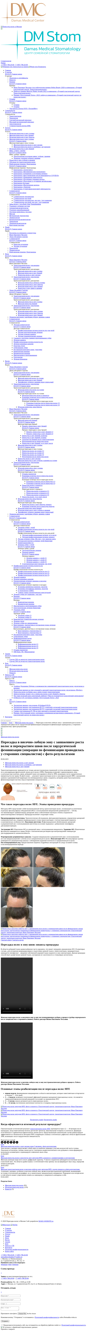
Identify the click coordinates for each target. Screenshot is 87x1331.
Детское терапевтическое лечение (30, 336)
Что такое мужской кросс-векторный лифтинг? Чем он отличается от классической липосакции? (49, 696)
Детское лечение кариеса (27, 334)
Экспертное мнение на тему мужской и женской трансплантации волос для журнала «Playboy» (48, 690)
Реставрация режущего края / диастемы (28, 349)
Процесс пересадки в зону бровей (34, 426)
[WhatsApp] (17, 1142)
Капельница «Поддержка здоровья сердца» (29, 179)
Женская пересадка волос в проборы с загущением (32, 147)
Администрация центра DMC (20, 126)
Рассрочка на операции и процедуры (22, 233)
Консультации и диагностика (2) (29, 633)
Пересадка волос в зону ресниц (29, 275)
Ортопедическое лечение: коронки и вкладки (30, 581)
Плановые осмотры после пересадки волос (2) (43, 405)
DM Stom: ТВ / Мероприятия (24, 652)
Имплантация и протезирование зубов (27, 606)
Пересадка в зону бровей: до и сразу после (37, 443)
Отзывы (12, 99)
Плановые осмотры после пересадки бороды (38, 506)
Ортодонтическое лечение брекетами (27, 608)
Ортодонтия (18, 357)
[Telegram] (8, 1142)
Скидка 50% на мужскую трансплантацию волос (27, 661)
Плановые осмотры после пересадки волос (37, 397)
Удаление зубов (19, 610)
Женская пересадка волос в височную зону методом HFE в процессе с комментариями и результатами (38, 1158)
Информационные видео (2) (28, 646)
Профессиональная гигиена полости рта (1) (33, 571)
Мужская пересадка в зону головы (21, 133)
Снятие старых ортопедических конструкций (34, 592)
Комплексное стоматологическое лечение (29, 619)
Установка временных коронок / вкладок (32, 587)
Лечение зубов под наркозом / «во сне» (28, 594)
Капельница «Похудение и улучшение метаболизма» (33, 181)
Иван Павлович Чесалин (18, 235)
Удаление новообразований (19, 210)
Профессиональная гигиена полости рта (28, 342)
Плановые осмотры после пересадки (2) (40, 483)
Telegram (15, 1264)
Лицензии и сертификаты (18, 78)
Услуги (7, 128)
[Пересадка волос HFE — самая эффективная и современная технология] (49, 800)
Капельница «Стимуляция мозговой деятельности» (32, 189)
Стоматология (14, 191)
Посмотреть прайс (36, 1120)
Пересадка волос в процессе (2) (37, 493)
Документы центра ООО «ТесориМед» (23, 108)
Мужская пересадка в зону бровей (21, 149)
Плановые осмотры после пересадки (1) (40, 481)
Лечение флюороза (20, 359)
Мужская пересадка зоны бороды (30, 499)
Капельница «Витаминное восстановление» (30, 172)
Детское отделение (20, 246)
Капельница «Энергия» (22, 187)
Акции (7, 654)
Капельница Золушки (21, 183)
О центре (8, 72)
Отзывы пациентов (29, 474)
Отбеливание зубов (21, 348)
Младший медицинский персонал (21, 122)
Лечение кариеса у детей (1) (36, 558)
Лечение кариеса (20, 340)
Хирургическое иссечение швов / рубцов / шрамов (32, 156)
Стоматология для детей (22, 198)
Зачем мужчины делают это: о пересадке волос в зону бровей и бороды (39, 694)
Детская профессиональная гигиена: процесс (38, 537)
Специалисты (10, 110)
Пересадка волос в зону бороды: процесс (37, 504)
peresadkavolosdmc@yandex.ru (11, 1257)
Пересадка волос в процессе (32, 485)
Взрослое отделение (21, 244)
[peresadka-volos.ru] (11, 27)
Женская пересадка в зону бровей (21, 135)
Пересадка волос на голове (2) (33, 453)
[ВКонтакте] (2, 1142)
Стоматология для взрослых (24, 196)
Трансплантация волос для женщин (26, 265)
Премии (12, 82)
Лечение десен (19, 621)
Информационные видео (23, 638)
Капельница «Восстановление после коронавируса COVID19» (36, 175)
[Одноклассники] (5, 1142)
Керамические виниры (22, 353)
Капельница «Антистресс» (23, 170)
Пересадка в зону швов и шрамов (30, 288)
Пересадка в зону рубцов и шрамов (22, 160)
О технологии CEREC (26, 590)
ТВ (10, 700)
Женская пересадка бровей (27, 304)
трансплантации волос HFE (40, 1129)
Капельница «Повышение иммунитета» (28, 177)
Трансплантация (15, 116)
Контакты (8, 717)
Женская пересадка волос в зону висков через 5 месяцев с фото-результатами (28, 1146)
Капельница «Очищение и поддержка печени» (31, 173)
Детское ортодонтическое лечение (30, 332)
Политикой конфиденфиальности (47, 1317)
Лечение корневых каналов (23, 344)
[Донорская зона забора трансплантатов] (17, 800)
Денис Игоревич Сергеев (18, 237)
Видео (7, 361)
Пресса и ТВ (9, 675)
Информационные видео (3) (28, 648)
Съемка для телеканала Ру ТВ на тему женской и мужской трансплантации (41, 711)
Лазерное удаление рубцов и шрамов (27, 158)
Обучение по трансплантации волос (22, 162)
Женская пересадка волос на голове (31, 378)
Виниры (17, 596)
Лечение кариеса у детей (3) (36, 562)
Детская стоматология (22, 325)
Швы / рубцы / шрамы (17, 151)
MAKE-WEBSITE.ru (46, 1221)
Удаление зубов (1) (24, 615)
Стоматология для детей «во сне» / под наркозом (31, 202)
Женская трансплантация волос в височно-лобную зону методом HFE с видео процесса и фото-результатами (40, 1169)
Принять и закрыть (8, 1329)
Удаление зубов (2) (24, 617)
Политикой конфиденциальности (74, 1325)
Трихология (13, 118)
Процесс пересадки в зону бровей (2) (39, 434)
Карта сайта (9, 1251)
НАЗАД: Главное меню (13, 74)
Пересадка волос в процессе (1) (37, 491)
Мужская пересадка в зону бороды (21, 137)
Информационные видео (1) (28, 644)
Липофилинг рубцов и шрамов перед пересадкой (35, 382)
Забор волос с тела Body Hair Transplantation (25, 204)
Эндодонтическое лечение (31, 550)
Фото (7, 254)
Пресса (11, 680)
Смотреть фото (6, 940)
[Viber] (14, 1142)
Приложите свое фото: (9, 1313)
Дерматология (14, 217)
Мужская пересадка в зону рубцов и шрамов (34, 510)
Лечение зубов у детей (26, 545)
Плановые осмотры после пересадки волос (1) (43, 403)
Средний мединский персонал (20, 120)
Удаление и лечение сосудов (19, 206)
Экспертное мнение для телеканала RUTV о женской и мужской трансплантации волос (45, 707)
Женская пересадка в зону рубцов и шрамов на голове (37, 460)
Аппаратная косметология (18, 208)
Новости (12, 80)
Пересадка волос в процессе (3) (37, 495)
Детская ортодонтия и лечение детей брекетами (35, 541)
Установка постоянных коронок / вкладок (33, 589)
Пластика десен (19, 346)
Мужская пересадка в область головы (31, 283)
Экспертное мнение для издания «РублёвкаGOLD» (32, 705)
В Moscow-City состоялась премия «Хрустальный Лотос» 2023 (36, 698)
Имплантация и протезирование (25, 355)
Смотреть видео (18, 940)
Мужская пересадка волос (18, 671)
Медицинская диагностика (19, 216)
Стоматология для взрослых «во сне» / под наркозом (33, 200)
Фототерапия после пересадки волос (35, 441)
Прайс (7, 227)
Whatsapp (4, 1264)
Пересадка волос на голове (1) (33, 451)
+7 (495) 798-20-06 (21, 65)
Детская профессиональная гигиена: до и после (39, 535)
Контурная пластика (16, 225)
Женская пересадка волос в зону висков (28, 145)
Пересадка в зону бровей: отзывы (34, 437)
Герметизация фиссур (25, 543)
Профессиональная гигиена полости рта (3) (33, 575)
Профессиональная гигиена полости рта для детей (36, 330)
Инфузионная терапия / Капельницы (22, 164)
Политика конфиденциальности (16, 1249)
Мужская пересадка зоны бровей (30, 508)
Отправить (5, 1321)
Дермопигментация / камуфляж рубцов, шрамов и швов (29, 317)
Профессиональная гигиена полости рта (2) (33, 573)
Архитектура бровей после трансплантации (38, 439)
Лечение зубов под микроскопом (25, 623)
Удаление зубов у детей (26, 527)
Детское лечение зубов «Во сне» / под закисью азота (37, 539)
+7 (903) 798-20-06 (7, 65)
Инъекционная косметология (19, 219)
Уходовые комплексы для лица (20, 212)
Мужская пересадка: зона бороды (30, 407)
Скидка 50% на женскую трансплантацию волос (27, 659)
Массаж (12, 214)
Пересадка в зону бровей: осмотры (34, 436)
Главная (8, 70)
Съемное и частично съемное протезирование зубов (32, 338)
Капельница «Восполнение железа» (27, 185)
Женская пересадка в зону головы (21, 139)
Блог (6, 663)
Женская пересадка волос (18, 669)
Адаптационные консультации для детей (37, 564)
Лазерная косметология (17, 223)
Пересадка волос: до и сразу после (34, 497)
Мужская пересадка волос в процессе (35, 395)
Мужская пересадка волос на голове (31, 390)
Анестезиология (15, 124)
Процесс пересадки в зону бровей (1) (39, 432)
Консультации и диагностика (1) (29, 631)
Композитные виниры (22, 351)
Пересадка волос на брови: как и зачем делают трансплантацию (37, 692)
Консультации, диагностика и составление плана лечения (34, 625)
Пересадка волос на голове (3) (33, 455)
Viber (10, 1264)
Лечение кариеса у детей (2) (36, 560)
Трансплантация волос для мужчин (26, 277)
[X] (11, 1142)
